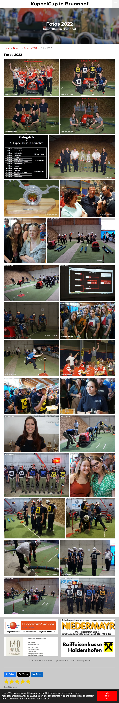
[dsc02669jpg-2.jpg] (31, 596)
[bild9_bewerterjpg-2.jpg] (82, 157)
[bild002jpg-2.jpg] (87, 320)
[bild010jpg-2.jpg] (31, 358)
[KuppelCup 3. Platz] (31, 115)
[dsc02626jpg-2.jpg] (31, 558)
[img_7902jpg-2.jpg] (31, 198)
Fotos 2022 (46, 48)
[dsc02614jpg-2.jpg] (90, 518)
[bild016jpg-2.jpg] (87, 358)
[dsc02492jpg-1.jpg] (87, 396)
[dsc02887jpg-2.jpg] (87, 283)
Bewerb (17, 48)
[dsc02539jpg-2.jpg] (36, 475)
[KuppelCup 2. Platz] (87, 77)
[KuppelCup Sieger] (31, 77)
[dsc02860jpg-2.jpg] (81, 240)
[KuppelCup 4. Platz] (87, 115)
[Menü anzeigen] (115, 4)
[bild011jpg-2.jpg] (87, 198)
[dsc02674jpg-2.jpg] (87, 596)
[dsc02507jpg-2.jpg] (31, 433)
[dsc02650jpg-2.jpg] (87, 558)
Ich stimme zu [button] (107, 695)
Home (7, 48)
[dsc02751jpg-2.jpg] (25, 240)
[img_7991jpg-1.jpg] (31, 320)
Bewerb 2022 (30, 48)
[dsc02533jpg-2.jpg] (87, 433)
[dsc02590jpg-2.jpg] (34, 518)
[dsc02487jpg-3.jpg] (31, 396)
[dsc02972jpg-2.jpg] (31, 283)
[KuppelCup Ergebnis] (26, 157)
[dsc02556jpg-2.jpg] (92, 475)
